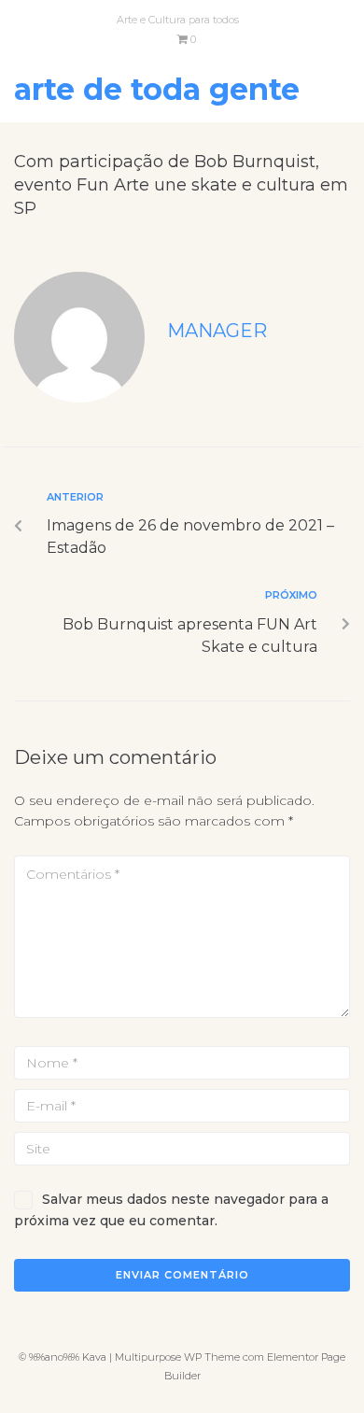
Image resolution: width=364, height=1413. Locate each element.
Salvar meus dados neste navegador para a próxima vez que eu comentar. (171, 1209)
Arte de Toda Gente (157, 89)
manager (217, 330)
